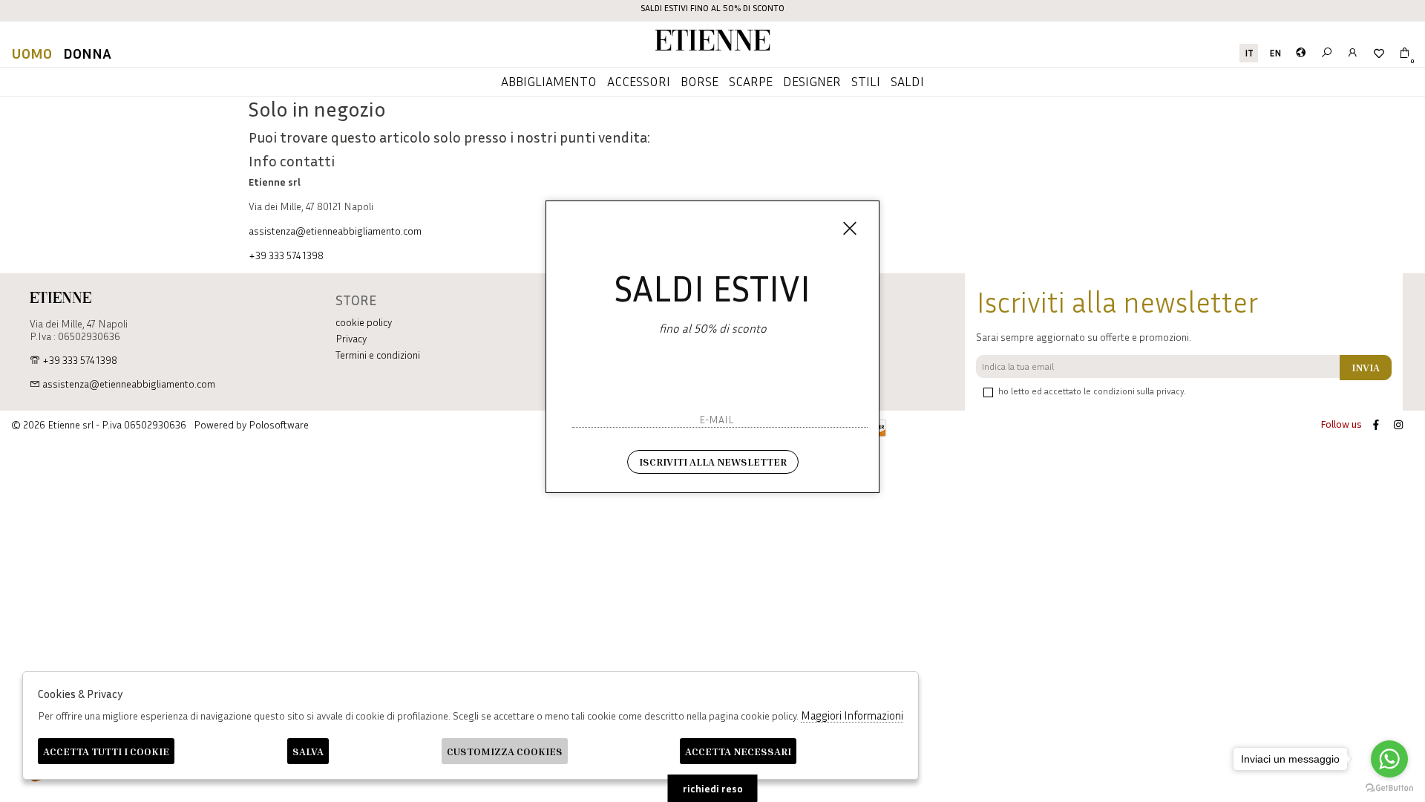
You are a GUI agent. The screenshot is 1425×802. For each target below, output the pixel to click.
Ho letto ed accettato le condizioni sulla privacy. (1091, 391)
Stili (865, 81)
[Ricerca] (1326, 53)
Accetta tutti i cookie (106, 751)
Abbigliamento (549, 81)
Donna (87, 53)
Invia (1366, 367)
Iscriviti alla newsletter (713, 461)
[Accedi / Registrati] (1352, 53)
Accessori (638, 81)
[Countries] (1300, 53)
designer (812, 81)
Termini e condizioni (377, 354)
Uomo (31, 53)
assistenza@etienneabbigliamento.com (335, 230)
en (1275, 53)
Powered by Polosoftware (251, 424)
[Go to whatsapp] (1389, 758)
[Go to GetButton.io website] (1389, 787)
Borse (699, 81)
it (1249, 53)
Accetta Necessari (738, 751)
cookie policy (363, 322)
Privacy (351, 338)
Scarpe (751, 81)
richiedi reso (713, 788)
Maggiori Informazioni (852, 715)
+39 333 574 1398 (286, 255)
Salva (308, 751)
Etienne (712, 42)
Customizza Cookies (505, 751)
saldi (907, 81)
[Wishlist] (1378, 53)
